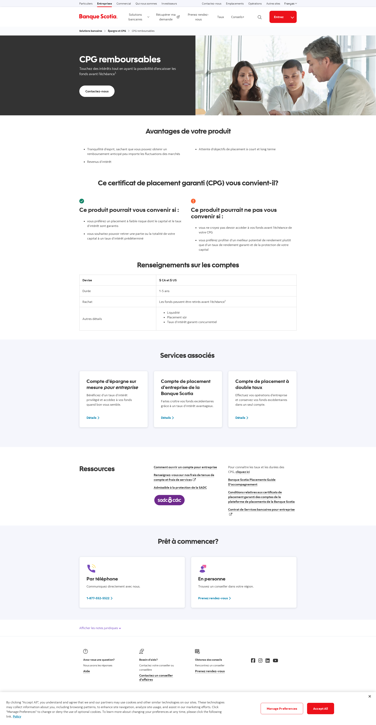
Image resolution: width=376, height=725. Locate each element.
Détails (93, 417)
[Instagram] (260, 660)
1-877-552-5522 (98, 598)
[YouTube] (275, 660)
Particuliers (85, 3)
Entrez (279, 17)
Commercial (124, 3)
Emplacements (235, 3)
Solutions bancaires (135, 17)
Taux (220, 17)
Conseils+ (237, 17)
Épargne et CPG (117, 30)
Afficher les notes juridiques (99, 628)
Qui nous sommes (146, 3)
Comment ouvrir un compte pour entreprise (185, 467)
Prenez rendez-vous (198, 17)
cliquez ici (243, 472)
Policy (17, 716)
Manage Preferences (282, 708)
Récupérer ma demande (166, 17)
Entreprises (104, 3)
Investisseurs (169, 3)
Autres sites (273, 3)
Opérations (255, 3)
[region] (188, 708)
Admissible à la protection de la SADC (180, 487)
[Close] (369, 696)
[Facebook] (253, 660)
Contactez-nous (211, 3)
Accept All (320, 708)
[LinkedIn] (268, 660)
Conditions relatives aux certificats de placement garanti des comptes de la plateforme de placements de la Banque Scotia (261, 497)
